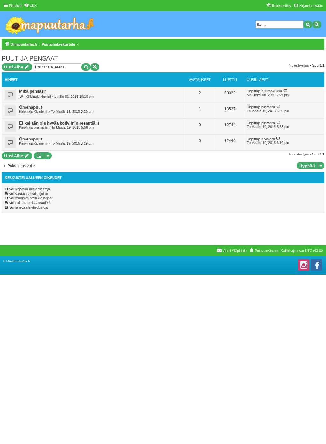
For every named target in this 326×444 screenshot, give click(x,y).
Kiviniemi (40, 111)
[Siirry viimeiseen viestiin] (285, 91)
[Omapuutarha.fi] (50, 24)
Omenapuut (30, 107)
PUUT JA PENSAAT (30, 58)
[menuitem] (30, 6)
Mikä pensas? (32, 91)
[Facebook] (316, 265)
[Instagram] (303, 265)
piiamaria (268, 107)
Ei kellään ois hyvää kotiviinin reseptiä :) (59, 123)
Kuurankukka (271, 91)
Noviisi (45, 96)
